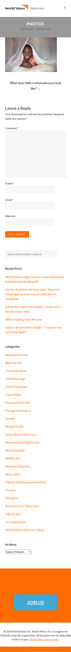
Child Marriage (15, 379)
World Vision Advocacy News (25, 530)
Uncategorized (15, 522)
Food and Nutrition (18, 402)
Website (10, 216)
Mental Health (15, 450)
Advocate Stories (16, 355)
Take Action (13, 514)
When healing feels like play (23, 319)
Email (9, 199)
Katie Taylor (45, 29)
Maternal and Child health (22, 442)
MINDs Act (13, 458)
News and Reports (17, 466)
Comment (12, 128)
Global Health (14, 426)
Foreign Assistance (18, 410)
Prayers (10, 490)
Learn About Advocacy (20, 434)
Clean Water (13, 394)
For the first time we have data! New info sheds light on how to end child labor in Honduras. (32, 294)
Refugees (11, 498)
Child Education (15, 371)
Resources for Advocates (22, 506)
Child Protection (16, 387)
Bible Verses (13, 363)
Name (9, 183)
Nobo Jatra (12, 474)
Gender (10, 418)
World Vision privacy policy (44, 639)
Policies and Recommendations (26, 482)
